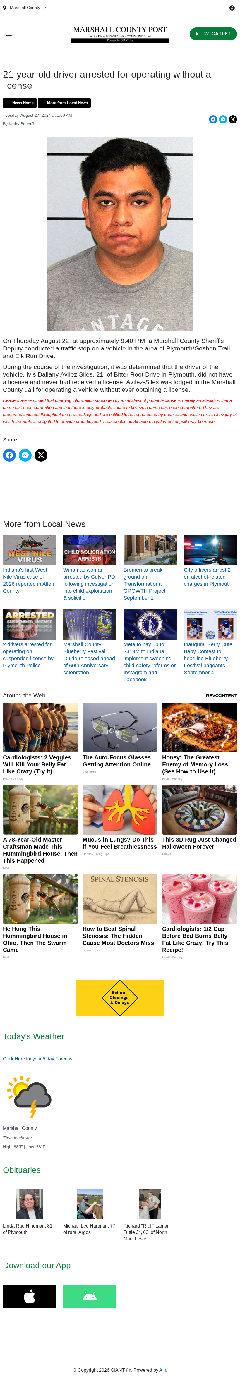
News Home (23, 103)
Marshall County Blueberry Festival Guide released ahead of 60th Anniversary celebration (89, 658)
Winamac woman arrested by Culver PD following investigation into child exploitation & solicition (89, 584)
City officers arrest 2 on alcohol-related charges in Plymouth (208, 577)
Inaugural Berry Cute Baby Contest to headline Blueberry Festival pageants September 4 (208, 658)
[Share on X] (233, 119)
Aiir (162, 1370)
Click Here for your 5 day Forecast (38, 1058)
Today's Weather (33, 1036)
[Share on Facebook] (213, 119)
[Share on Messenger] (223, 119)
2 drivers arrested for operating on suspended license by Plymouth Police (28, 655)
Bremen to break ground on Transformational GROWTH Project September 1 (144, 584)
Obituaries (22, 1170)
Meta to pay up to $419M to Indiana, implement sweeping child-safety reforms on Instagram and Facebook (150, 662)
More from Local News (67, 103)
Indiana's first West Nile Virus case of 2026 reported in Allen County (28, 580)
